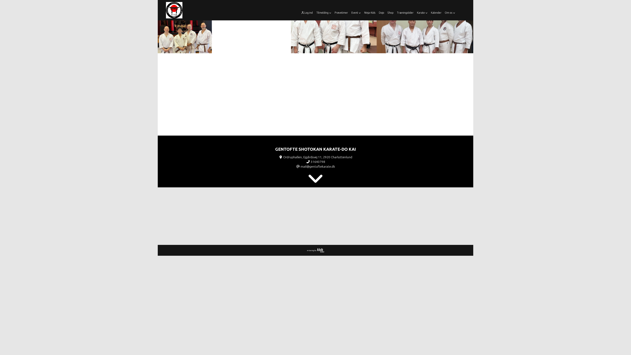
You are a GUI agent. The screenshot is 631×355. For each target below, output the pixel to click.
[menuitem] (308, 12)
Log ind (308, 12)
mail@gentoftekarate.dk (318, 166)
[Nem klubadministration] (315, 251)
